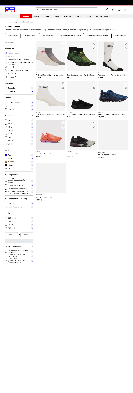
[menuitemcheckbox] (19, 88)
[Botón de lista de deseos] (119, 10)
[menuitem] (26, 16)
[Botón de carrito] (125, 10)
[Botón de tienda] (107, 10)
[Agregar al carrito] (63, 48)
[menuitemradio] (19, 53)
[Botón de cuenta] (113, 10)
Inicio (14, 22)
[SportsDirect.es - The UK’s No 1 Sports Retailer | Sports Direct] (10, 9)
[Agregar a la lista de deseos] (63, 43)
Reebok (19, 22)
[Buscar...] (38, 9)
